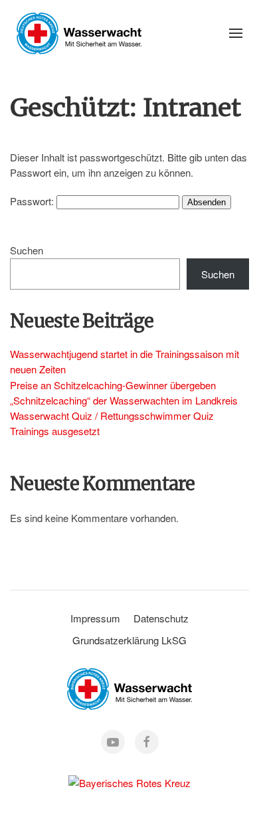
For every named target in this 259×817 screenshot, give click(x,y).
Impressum (95, 618)
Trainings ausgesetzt (55, 431)
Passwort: (33, 201)
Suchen (26, 250)
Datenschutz (161, 618)
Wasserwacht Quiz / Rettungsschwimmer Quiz (112, 415)
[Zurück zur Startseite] (79, 33)
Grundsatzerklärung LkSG (129, 640)
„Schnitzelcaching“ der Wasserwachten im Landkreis (124, 400)
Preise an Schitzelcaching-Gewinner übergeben (113, 385)
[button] (235, 33)
